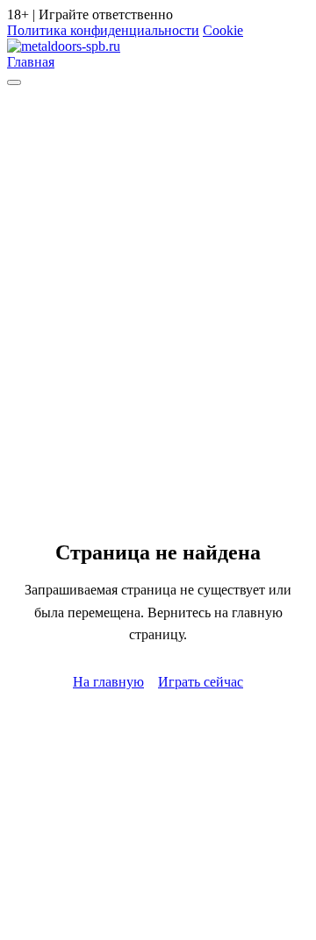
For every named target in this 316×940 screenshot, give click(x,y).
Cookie (223, 30)
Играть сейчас (200, 681)
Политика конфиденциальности (103, 30)
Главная (30, 61)
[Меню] (14, 82)
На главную (108, 681)
